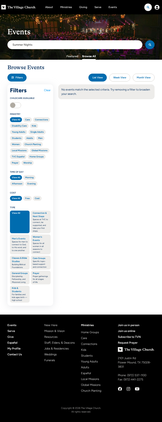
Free (27, 198)
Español (12, 342)
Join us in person (128, 325)
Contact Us (14, 354)
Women (16, 144)
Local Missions (19, 150)
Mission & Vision (54, 331)
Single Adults (37, 132)
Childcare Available (22, 98)
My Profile (14, 348)
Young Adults (18, 132)
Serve (97, 7)
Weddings (50, 354)
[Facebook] (120, 389)
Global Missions (39, 150)
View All (16, 119)
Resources (50, 337)
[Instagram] (128, 389)
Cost (13, 192)
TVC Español (18, 156)
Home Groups (37, 156)
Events (113, 7)
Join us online (126, 331)
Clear (47, 90)
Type (12, 207)
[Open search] (148, 7)
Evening (31, 183)
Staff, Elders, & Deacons (59, 342)
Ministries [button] (66, 7)
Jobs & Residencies (56, 348)
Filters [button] (19, 77)
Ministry (15, 114)
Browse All (89, 56)
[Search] (150, 44)
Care (27, 119)
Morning (29, 177)
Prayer (15, 162)
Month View (144, 77)
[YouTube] (137, 389)
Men (40, 138)
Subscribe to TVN (129, 337)
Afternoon (17, 183)
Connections (41, 119)
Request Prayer (128, 342)
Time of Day (17, 172)
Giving (83, 7)
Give (10, 337)
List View (97, 77)
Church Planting (33, 144)
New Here (50, 325)
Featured (72, 56)
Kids (34, 125)
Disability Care (19, 125)
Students (16, 138)
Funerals (49, 360)
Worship (27, 162)
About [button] (49, 7)
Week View (119, 77)
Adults (29, 138)
